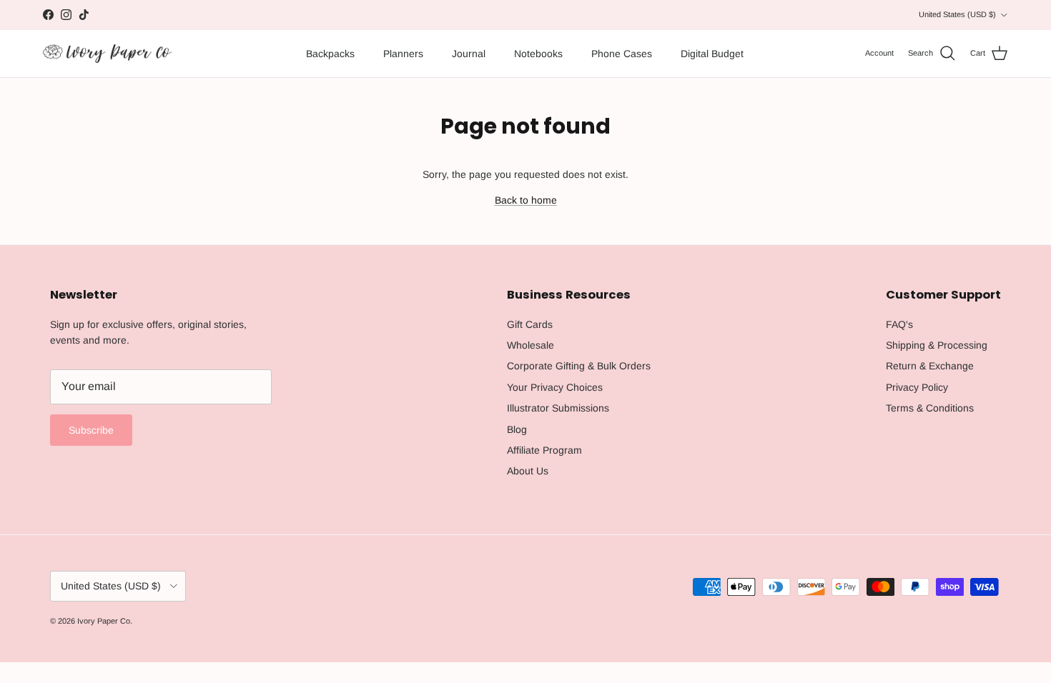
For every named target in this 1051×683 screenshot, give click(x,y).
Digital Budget (712, 53)
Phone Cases (621, 53)
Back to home (526, 200)
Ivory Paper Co (103, 621)
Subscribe (91, 430)
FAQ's (899, 324)
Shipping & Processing (936, 345)
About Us (527, 471)
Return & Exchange (930, 366)
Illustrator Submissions (558, 408)
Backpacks (330, 53)
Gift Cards (530, 324)
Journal (468, 53)
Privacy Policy (917, 387)
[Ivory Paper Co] (107, 54)
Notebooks (538, 53)
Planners (403, 53)
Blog (517, 429)
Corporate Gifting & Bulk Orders (579, 366)
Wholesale (530, 345)
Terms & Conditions (930, 408)
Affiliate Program (544, 450)
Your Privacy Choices (555, 387)
